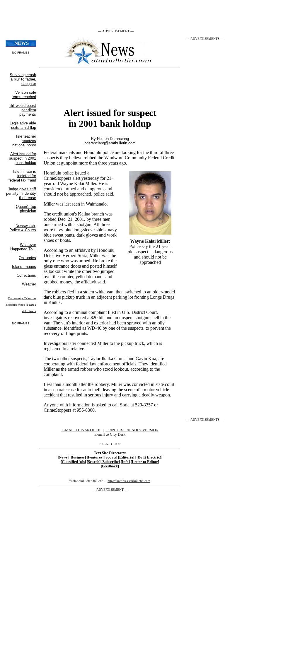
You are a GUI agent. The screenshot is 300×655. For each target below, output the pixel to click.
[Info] (125, 462)
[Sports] (110, 457)
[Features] (95, 457)
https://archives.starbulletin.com (129, 481)
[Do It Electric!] (149, 457)
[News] (63, 457)
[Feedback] (110, 466)
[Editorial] (127, 457)
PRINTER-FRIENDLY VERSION (132, 430)
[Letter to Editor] (145, 462)
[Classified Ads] (73, 462)
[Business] (77, 457)
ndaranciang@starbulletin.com (110, 143)
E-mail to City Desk (110, 434)
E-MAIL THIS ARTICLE (81, 430)
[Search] (93, 462)
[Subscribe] (110, 462)
